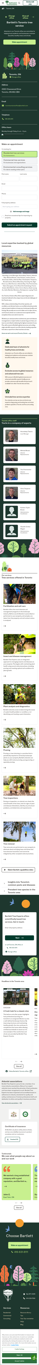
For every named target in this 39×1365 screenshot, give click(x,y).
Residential (7, 1313)
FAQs (22, 1322)
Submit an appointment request (19, 225)
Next (17, 938)
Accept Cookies (19, 1361)
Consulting (6, 1319)
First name (5, 174)
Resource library (25, 1313)
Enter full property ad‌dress (13, 928)
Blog (21, 1325)
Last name (23, 174)
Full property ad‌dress (8, 203)
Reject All (19, 1355)
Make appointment (19, 42)
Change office (12, 17)
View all (19, 1066)
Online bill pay (30, 3)
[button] (19, 333)
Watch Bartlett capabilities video (20, 870)
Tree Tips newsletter (27, 1319)
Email (3, 184)
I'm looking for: (6, 149)
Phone (4, 194)
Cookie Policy (15, 1345)
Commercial (7, 1316)
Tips (21, 1316)
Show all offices (25, 17)
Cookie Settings (19, 1349)
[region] (19, 1347)
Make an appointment (19, 1245)
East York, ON (8, 1197)
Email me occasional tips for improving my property (18, 217)
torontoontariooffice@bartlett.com (16, 106)
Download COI (14, 1139)
